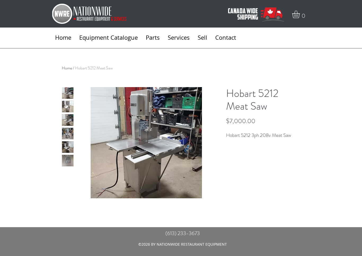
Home (67, 68)
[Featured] (146, 141)
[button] (300, 14)
